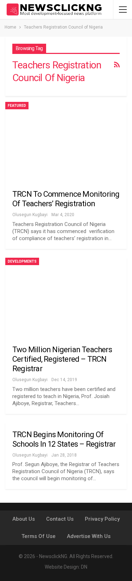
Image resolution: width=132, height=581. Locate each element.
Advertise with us (89, 536)
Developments (22, 261)
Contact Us (60, 519)
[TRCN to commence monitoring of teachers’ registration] (66, 141)
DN (84, 567)
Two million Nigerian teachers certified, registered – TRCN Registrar (62, 359)
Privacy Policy (102, 519)
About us (23, 519)
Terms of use (38, 536)
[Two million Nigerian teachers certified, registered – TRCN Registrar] (66, 297)
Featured (17, 106)
